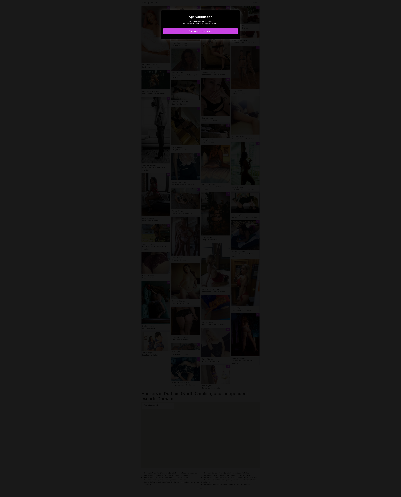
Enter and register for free (200, 31)
